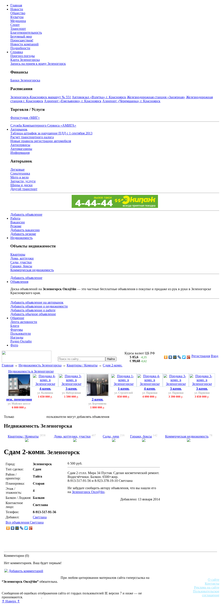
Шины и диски (21, 185)
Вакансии (17, 222)
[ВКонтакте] (170, 357)
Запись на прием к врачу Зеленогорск (38, 63)
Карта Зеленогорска (25, 60)
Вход (214, 356)
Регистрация (200, 356)
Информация (20, 152)
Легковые (17, 169)
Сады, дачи (111, 436)
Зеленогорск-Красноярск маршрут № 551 (40, 97)
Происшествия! (21, 40)
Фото (14, 345)
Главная (16, 5)
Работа (15, 218)
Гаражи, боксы (21, 266)
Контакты (212, 583)
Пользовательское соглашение (206, 593)
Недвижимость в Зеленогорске (31, 371)
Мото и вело (19, 177)
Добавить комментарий (26, 571)
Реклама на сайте (206, 587)
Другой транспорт (23, 189)
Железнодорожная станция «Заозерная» (156, 97)
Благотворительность (26, 32)
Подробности (20, 48)
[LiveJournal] (179, 357)
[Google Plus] (188, 357)
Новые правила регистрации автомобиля (40, 141)
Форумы (16, 329)
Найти (111, 359)
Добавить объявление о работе (32, 310)
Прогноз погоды (22, 56)
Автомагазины (21, 149)
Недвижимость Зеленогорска (40, 365)
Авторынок (18, 129)
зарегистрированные (30, 417)
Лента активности (23, 322)
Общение (17, 318)
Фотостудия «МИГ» (25, 117)
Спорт (15, 25)
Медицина (18, 21)
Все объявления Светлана (25, 522)
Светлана (40, 517)
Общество (17, 13)
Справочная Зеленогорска (21, 589)
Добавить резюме (23, 234)
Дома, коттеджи (22, 258)
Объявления (19, 281)
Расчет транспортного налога (32, 137)
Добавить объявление (26, 214)
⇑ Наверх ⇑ (11, 601)
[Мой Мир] (175, 357)
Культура (17, 17)
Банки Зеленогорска (25, 80)
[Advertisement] (189, 505)
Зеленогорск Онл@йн (88, 492)
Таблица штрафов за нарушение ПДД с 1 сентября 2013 (51, 133)
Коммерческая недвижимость (32, 270)
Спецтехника (20, 173)
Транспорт (18, 28)
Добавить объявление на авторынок (36, 302)
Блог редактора (95, 589)
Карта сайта (32, 597)
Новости (16, 9)
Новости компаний (24, 44)
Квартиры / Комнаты (82, 365)
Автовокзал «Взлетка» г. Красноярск (99, 97)
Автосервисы (20, 145)
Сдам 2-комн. (112, 365)
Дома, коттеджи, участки (72, 436)
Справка (16, 52)
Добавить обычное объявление (33, 314)
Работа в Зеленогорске (106, 585)
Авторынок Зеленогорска (20, 585)
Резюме (15, 226)
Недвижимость (21, 238)
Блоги (14, 326)
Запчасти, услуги (23, 181)
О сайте (213, 579)
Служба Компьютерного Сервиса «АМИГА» (43, 125)
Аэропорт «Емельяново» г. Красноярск (72, 101)
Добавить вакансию (25, 230)
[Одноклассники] (166, 357)
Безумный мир (21, 36)
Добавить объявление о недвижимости (39, 306)
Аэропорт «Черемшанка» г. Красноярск (131, 101)
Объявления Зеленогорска (62, 589)
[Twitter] (184, 357)
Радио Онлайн (21, 341)
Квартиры (17, 254)
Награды (16, 337)
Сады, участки (21, 262)
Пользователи (20, 333)
